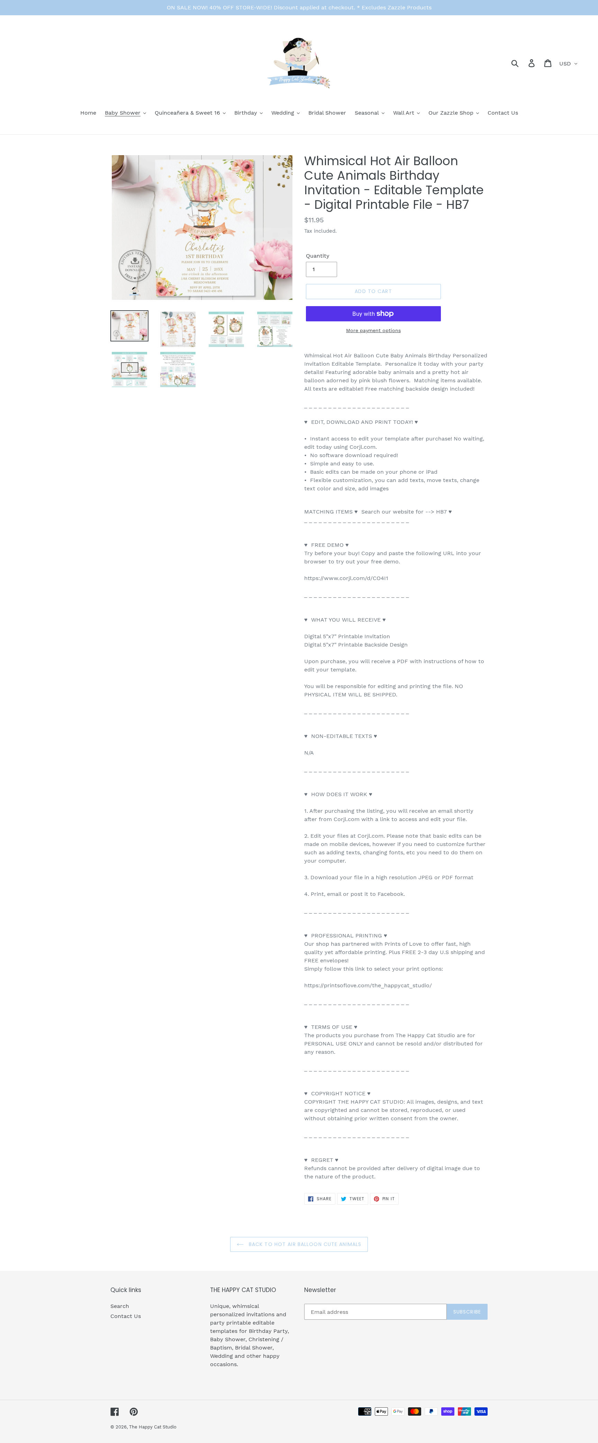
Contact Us (125, 1316)
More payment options (373, 330)
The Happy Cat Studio (152, 1426)
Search (119, 1306)
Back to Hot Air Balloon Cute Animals (304, 1244)
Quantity (317, 255)
